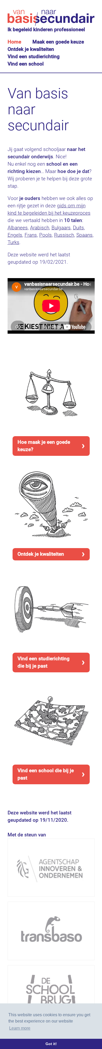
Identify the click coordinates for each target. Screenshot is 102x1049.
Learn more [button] (19, 1028)
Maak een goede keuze (58, 42)
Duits (78, 228)
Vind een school (26, 64)
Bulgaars (61, 228)
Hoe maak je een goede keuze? (44, 445)
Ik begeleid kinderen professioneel (46, 29)
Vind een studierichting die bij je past (44, 662)
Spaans (84, 235)
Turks (13, 242)
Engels (15, 235)
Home (14, 42)
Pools (45, 235)
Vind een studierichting (34, 56)
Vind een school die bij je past (46, 774)
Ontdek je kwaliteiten (31, 49)
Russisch (64, 235)
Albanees (18, 228)
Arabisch (39, 228)
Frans (31, 235)
